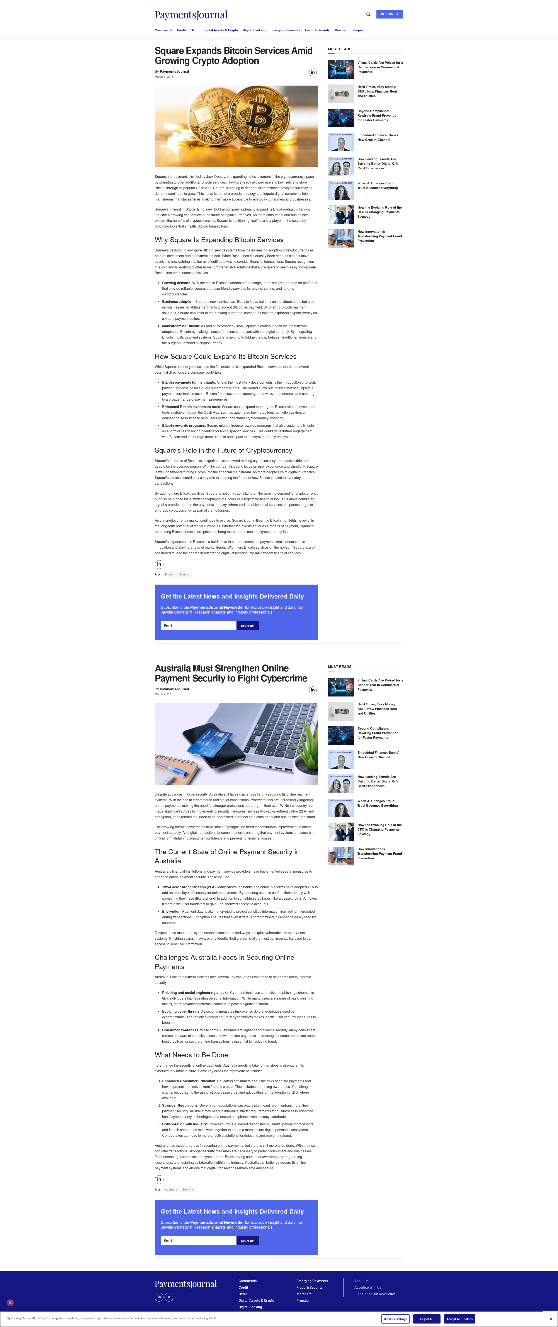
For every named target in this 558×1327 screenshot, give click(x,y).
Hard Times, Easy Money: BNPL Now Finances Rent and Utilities (377, 91)
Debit (195, 30)
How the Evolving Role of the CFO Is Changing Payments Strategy (379, 212)
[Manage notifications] (10, 1302)
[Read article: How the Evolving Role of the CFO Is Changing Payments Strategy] (341, 214)
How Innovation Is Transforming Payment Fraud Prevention (379, 236)
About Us (361, 1281)
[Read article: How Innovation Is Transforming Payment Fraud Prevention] (341, 238)
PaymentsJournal (174, 71)
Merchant (342, 30)
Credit (181, 30)
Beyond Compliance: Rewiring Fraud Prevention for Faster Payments (377, 115)
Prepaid (359, 30)
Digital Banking (254, 30)
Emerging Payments (285, 30)
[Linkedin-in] (159, 1297)
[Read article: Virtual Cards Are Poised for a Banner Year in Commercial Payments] (341, 69)
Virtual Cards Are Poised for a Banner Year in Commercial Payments (380, 67)
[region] (279, 1319)
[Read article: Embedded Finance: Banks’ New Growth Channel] (341, 142)
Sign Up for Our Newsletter (374, 1294)
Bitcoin (170, 574)
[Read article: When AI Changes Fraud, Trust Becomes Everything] (341, 190)
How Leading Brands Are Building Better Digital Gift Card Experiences (377, 163)
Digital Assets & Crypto (220, 30)
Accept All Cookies (460, 1319)
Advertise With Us (367, 1287)
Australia (171, 1189)
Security (188, 1189)
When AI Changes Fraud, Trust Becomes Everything (377, 185)
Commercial (163, 30)
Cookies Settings (395, 1319)
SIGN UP (391, 14)
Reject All (426, 1319)
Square (185, 574)
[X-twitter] (169, 1297)
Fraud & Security (317, 30)
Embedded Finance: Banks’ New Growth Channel (378, 137)
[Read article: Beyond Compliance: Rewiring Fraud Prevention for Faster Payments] (341, 118)
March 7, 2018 (164, 76)
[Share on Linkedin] (313, 72)
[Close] (551, 1319)
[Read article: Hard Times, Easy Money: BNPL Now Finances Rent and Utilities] (341, 93)
